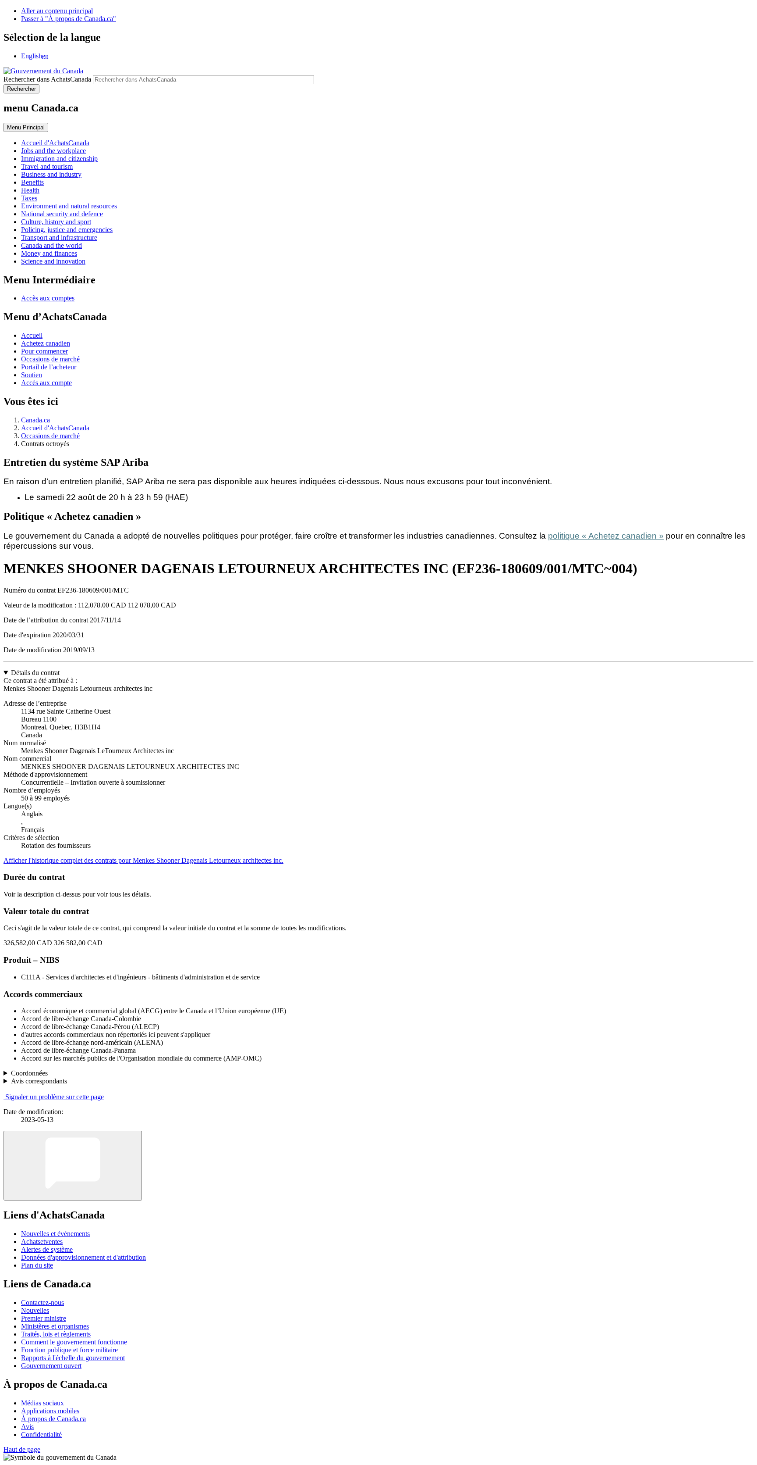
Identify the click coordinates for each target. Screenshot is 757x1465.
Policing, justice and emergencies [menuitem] (67, 229)
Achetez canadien (45, 343)
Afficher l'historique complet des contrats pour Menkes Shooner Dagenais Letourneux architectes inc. (143, 860)
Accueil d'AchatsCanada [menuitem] (55, 142)
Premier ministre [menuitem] (43, 1318)
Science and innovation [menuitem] (53, 261)
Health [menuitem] (30, 190)
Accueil (31, 335)
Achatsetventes (42, 1241)
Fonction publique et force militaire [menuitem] (69, 1350)
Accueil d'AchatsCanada (55, 428)
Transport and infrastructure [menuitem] (59, 237)
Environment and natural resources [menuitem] (69, 206)
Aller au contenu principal (57, 10)
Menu (26, 127)
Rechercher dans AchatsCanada (47, 79)
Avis (27, 1426)
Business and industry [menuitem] (51, 174)
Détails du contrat (35, 672)
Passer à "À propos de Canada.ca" (68, 18)
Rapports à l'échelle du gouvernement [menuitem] (73, 1357)
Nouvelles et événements (55, 1233)
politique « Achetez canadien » (606, 535)
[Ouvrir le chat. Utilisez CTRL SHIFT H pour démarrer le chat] (73, 1166)
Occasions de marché (50, 359)
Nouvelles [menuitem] (35, 1310)
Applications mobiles (50, 1411)
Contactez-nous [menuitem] (42, 1302)
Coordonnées (29, 1073)
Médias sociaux (42, 1403)
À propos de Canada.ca (53, 1418)
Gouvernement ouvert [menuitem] (51, 1365)
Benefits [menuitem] (32, 182)
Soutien (31, 375)
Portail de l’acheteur (48, 367)
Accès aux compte (46, 382)
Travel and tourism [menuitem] (47, 166)
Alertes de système (47, 1249)
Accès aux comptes (47, 298)
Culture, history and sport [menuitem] (56, 221)
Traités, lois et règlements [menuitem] (56, 1334)
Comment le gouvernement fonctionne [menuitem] (74, 1342)
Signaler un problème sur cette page (54, 1097)
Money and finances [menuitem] (49, 253)
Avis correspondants (39, 1081)
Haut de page (22, 1449)
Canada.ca (35, 420)
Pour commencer (44, 351)
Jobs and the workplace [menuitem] (53, 150)
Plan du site (37, 1265)
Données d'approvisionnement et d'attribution (83, 1257)
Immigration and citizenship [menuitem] (59, 158)
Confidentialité (41, 1434)
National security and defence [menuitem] (62, 214)
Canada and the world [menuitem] (51, 245)
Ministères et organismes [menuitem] (55, 1326)
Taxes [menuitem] (29, 198)
